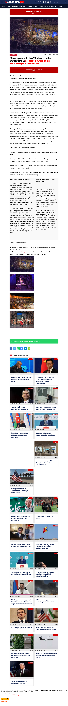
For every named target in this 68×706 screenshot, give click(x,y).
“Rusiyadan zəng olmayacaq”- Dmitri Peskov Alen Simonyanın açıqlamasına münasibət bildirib (21, 602)
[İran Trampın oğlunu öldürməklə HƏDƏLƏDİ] (22, 617)
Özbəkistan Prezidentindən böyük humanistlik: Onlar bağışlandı (20, 435)
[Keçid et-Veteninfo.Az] (14, 2)
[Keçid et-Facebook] (35, 2)
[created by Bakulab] (34, 701)
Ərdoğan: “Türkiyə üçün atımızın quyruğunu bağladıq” (46, 434)
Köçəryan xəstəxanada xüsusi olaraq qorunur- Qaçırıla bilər (46, 408)
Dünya (37, 6)
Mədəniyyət (54, 6)
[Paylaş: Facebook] (11, 348)
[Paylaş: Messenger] (21, 348)
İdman (41, 6)
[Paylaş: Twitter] (14, 348)
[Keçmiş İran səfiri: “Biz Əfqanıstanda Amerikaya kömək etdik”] (22, 478)
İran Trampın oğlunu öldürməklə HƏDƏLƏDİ (21, 628)
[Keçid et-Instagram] (40, 2)
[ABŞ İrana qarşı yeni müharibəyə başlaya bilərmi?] (46, 589)
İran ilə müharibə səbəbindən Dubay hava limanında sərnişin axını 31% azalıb (46, 463)
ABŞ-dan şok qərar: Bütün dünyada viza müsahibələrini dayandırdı (20, 655)
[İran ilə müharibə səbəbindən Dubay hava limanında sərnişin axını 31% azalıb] (46, 450)
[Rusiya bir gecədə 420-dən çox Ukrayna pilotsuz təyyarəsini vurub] (46, 642)
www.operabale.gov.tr (21, 252)
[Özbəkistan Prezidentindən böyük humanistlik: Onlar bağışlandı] (22, 422)
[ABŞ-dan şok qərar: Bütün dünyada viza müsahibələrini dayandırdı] (22, 642)
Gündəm (14, 6)
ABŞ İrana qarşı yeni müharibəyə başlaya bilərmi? (45, 601)
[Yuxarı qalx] (63, 701)
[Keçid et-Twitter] (38, 2)
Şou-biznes (47, 6)
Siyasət (19, 6)
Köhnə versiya (63, 690)
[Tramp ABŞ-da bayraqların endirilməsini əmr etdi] (22, 670)
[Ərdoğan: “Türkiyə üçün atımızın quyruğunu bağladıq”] (46, 422)
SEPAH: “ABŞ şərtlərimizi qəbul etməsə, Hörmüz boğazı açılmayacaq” (21, 518)
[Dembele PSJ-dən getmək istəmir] (46, 505)
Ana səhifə (4, 6)
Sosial (24, 6)
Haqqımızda (44, 690)
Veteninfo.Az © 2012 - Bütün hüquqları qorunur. (13, 695)
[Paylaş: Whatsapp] (18, 348)
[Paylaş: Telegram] (25, 348)
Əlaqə (49, 690)
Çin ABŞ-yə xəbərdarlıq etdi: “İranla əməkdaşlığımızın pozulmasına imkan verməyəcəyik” (45, 380)
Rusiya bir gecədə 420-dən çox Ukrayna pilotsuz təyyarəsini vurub (46, 655)
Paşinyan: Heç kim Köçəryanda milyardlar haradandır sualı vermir (21, 379)
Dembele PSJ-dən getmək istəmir (44, 517)
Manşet (31, 358)
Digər (60, 6)
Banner (31, 388)
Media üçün (55, 690)
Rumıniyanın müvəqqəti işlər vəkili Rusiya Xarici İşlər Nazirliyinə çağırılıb (45, 546)
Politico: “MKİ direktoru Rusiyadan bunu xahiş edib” (20, 408)
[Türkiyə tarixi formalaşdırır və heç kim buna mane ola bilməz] (22, 561)
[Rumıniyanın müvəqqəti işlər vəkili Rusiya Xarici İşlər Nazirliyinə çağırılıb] (46, 533)
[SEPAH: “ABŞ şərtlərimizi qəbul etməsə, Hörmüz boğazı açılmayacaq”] (22, 505)
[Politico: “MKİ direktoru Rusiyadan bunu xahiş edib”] (22, 396)
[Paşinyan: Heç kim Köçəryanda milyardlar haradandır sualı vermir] (22, 366)
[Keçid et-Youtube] (48, 2)
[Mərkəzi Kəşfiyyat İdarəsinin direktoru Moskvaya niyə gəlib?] (22, 533)
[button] (29, 348)
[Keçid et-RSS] (50, 2)
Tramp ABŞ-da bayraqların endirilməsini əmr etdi (20, 682)
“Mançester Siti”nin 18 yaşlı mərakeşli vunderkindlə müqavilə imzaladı (45, 574)
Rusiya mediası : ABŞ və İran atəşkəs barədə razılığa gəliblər (46, 628)
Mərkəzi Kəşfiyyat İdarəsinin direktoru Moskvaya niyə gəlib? (21, 545)
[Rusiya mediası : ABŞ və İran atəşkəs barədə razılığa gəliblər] (46, 617)
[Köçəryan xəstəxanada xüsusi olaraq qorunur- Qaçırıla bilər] (46, 396)
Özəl (9, 6)
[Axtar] (65, 2)
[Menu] (3, 2)
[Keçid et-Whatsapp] (45, 2)
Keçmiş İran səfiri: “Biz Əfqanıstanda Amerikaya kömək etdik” (19, 490)
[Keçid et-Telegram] (43, 2)
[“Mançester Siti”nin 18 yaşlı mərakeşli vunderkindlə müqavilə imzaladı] (46, 561)
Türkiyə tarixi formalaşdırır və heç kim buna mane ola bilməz (21, 573)
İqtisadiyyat (30, 6)
